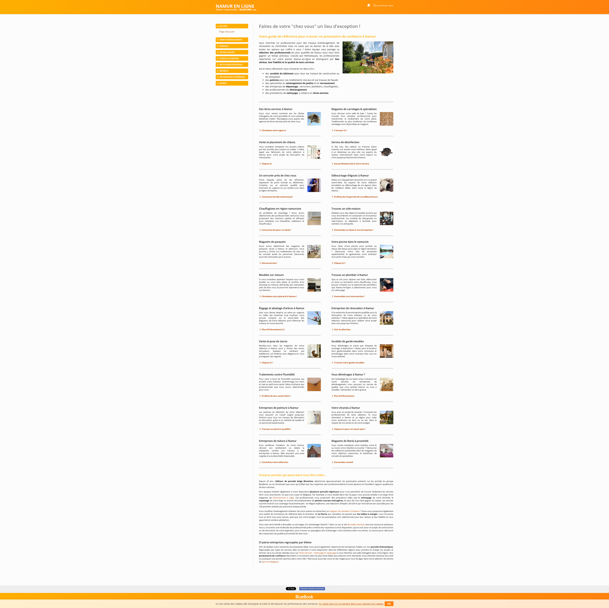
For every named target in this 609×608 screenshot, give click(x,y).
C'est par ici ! (340, 130)
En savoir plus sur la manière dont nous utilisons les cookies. (351, 603)
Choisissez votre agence (273, 130)
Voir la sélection (342, 329)
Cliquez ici (266, 163)
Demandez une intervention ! (349, 296)
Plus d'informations (344, 395)
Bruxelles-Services (356, 524)
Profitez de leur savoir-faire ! (276, 395)
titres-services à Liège (283, 497)
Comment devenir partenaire (312, 589)
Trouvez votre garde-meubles (349, 362)
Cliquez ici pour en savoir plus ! (350, 429)
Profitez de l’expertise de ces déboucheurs (356, 196)
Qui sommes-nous (383, 5)
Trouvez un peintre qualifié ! (276, 429)
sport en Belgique (270, 561)
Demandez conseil (343, 462)
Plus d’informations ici (273, 329)
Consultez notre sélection (274, 462)
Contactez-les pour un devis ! (276, 229)
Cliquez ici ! (340, 263)
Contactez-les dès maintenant (277, 196)
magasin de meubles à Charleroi (344, 511)
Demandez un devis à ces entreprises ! (353, 229)
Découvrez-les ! (269, 263)
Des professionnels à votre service (351, 163)
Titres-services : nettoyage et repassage (317, 552)
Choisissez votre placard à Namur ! (279, 296)
